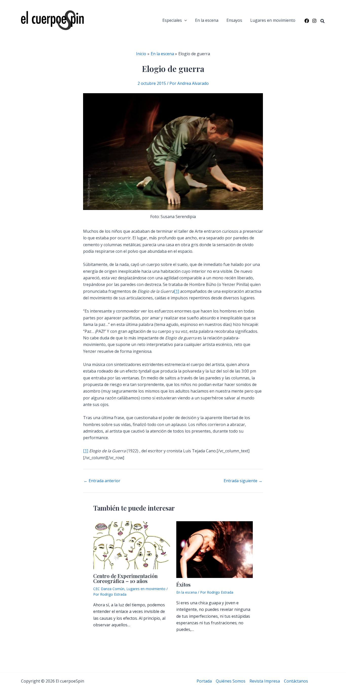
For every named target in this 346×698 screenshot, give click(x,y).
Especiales (172, 20)
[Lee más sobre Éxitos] (214, 549)
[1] (176, 291)
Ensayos (234, 20)
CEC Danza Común (108, 588)
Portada (204, 681)
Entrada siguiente (243, 481)
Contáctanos (296, 681)
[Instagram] (314, 20)
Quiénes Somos (230, 681)
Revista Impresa (264, 681)
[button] (184, 20)
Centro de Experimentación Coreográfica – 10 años (125, 578)
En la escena (206, 20)
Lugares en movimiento (272, 20)
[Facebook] (306, 20)
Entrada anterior (102, 481)
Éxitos (183, 584)
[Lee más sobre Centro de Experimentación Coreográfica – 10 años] (131, 545)
